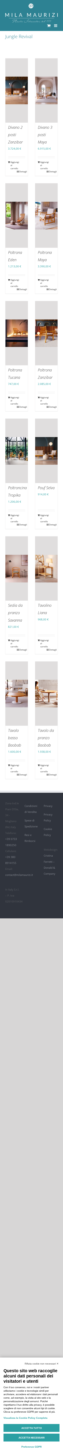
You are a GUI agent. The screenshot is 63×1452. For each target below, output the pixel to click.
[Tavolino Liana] (46, 568)
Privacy (48, 806)
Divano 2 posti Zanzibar (15, 135)
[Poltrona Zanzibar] (46, 333)
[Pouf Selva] (46, 451)
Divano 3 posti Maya (45, 135)
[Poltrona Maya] (46, 215)
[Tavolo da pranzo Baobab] (46, 694)
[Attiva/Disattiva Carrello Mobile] (49, 25)
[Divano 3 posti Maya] (46, 90)
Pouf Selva (46, 487)
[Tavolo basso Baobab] (16, 694)
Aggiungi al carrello (13, 165)
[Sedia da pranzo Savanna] (16, 568)
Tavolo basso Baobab (14, 738)
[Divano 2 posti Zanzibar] (16, 90)
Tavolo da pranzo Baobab (46, 738)
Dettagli (22, 171)
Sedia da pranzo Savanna (15, 613)
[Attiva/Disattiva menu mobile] (56, 25)
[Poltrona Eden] (16, 215)
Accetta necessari (32, 1437)
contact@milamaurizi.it (19, 875)
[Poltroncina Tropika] (16, 451)
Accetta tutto (31, 1428)
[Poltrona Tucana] (16, 333)
